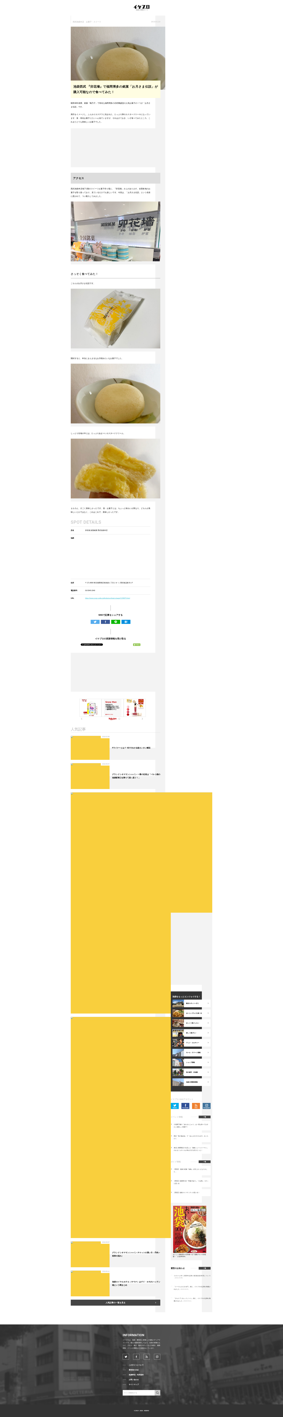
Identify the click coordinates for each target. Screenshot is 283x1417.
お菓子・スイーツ (93, 22)
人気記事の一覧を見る (115, 1303)
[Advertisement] (93, 147)
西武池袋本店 (78, 22)
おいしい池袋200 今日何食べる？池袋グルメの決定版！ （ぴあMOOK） (189, 358)
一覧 (204, 220)
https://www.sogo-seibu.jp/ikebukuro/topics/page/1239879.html (107, 598)
